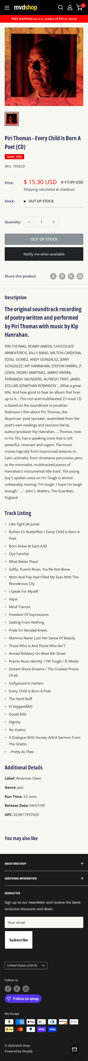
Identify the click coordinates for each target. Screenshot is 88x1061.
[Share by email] (80, 276)
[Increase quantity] (54, 222)
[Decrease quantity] (29, 222)
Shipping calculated (39, 189)
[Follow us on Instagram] (26, 988)
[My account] (70, 7)
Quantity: (13, 222)
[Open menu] (7, 8)
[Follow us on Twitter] (17, 988)
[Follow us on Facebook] (8, 988)
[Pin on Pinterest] (62, 276)
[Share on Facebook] (53, 276)
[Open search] (60, 7)
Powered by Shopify (19, 1051)
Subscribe (18, 940)
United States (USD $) (22, 965)
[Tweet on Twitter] (71, 276)
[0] (79, 7)
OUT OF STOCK (44, 239)
